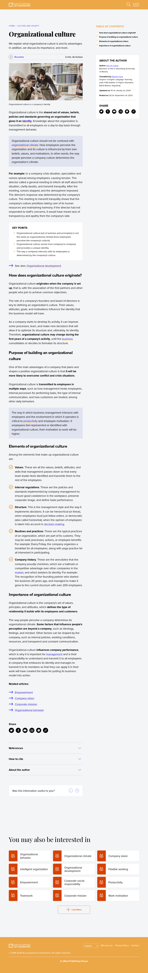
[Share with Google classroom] (31, 730)
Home (12, 25)
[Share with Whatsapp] (38, 730)
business (67, 339)
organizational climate (25, 145)
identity (27, 121)
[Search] (129, 5)
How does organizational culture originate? (117, 32)
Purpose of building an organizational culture (118, 37)
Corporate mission (26, 704)
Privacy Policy (122, 945)
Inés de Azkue (112, 65)
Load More (77, 909)
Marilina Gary (117, 76)
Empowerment (24, 692)
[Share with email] (25, 730)
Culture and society (28, 25)
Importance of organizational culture (115, 45)
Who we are (107, 945)
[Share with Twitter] (11, 730)
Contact (135, 945)
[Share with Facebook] (18, 730)
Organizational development (44, 266)
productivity (30, 421)
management (54, 654)
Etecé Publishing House (75, 961)
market (19, 572)
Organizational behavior (29, 710)
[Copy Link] (45, 730)
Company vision (24, 698)
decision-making (54, 524)
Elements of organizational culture (113, 41)
